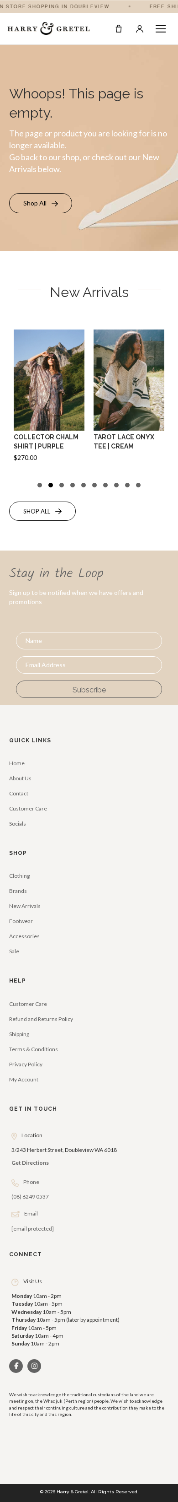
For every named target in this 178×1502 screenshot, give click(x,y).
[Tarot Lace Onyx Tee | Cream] (129, 403)
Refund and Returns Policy (41, 1019)
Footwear (21, 921)
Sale (14, 951)
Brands (18, 890)
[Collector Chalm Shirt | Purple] (49, 403)
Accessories (24, 936)
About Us (20, 778)
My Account (23, 1079)
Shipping (19, 1034)
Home (17, 763)
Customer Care (28, 808)
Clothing (19, 875)
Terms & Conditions (33, 1049)
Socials (17, 823)
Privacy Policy (25, 1064)
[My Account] (140, 29)
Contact (18, 793)
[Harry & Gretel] (48, 29)
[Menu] (161, 29)
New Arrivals (25, 905)
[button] (40, 203)
